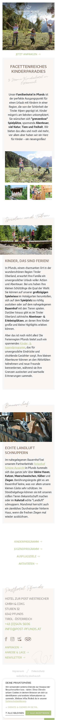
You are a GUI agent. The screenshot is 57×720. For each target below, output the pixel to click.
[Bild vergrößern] (26, 240)
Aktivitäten (26, 563)
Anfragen (12, 647)
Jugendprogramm (26, 548)
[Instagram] (12, 639)
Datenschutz (38, 671)
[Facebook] (6, 639)
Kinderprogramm (26, 541)
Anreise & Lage (15, 652)
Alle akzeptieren (39, 713)
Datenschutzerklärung (16, 701)
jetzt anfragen (26, 54)
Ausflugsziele (26, 556)
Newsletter (13, 657)
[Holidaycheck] (19, 639)
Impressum (18, 671)
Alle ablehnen (16, 713)
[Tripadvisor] (28, 639)
